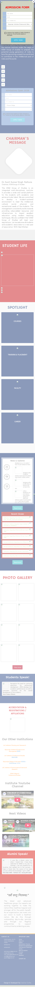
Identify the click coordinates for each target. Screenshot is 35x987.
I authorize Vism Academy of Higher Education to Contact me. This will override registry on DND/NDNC (18, 34)
